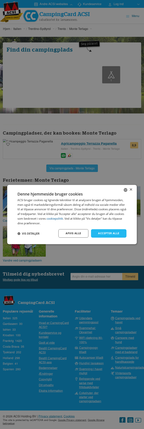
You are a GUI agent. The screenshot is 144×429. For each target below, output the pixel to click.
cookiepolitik (54, 218)
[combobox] (126, 190)
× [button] (130, 189)
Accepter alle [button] (108, 233)
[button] (28, 233)
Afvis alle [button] (73, 233)
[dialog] (72, 214)
